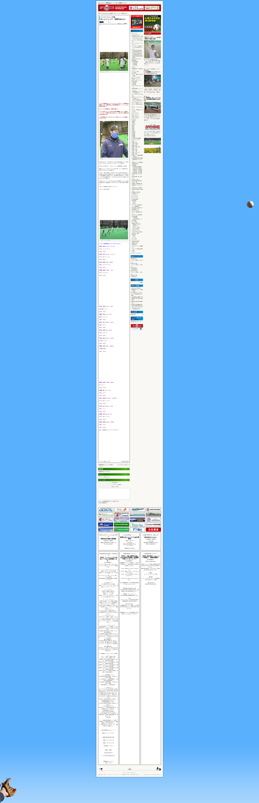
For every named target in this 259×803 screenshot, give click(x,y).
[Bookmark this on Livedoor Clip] (99, 25)
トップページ (134, 33)
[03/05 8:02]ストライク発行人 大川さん (137, 260)
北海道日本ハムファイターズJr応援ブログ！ (137, 92)
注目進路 (134, 84)
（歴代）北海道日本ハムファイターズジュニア (137, 100)
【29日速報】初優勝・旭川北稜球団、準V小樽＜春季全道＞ (137, 298)
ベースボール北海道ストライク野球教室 (137, 205)
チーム (134, 237)
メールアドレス (116, 484)
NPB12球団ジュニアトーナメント (137, 89)
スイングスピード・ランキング (137, 44)
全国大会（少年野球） (138, 170)
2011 (134, 203)
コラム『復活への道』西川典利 (137, 75)
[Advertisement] (114, 39)
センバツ (135, 65)
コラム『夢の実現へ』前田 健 (137, 110)
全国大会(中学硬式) (137, 166)
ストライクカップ (136, 34)
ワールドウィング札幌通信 (137, 246)
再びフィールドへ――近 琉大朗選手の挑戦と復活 (153, 38)
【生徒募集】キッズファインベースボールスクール (153, 72)
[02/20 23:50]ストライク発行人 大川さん (137, 272)
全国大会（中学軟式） (138, 169)
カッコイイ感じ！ (137, 227)
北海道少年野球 (135, 241)
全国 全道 (134, 244)
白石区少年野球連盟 (136, 138)
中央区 (133, 124)
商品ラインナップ (136, 78)
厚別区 (133, 134)
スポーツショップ (136, 230)
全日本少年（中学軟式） (137, 187)
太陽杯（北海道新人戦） (137, 183)
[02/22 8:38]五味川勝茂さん (134, 268)
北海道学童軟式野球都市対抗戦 (137, 56)
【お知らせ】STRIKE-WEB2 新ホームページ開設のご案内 (137, 290)
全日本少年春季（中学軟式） (137, 190)
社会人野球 (134, 81)
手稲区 (133, 136)
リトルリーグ (135, 194)
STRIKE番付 (135, 216)
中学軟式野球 (135, 199)
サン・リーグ (135, 197)
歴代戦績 (134, 165)
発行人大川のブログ (136, 58)
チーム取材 (134, 221)
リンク (133, 251)
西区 (133, 126)
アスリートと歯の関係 (137, 214)
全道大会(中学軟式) (137, 168)
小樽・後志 (134, 142)
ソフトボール (135, 196)
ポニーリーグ (135, 115)
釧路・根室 (134, 153)
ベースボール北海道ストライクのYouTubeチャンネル (137, 47)
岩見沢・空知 (135, 143)
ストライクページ (136, 240)
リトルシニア (135, 112)
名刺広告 (134, 234)
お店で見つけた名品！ (138, 231)
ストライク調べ (135, 71)
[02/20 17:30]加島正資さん (134, 276)
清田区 (133, 135)
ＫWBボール (135, 193)
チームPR (134, 238)
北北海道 (135, 64)
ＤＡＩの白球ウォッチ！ (137, 102)
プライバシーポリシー (137, 253)
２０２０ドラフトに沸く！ (123, 464)
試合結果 (134, 200)
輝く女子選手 (136, 229)
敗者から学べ (135, 243)
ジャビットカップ (136, 139)
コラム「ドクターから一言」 (137, 107)
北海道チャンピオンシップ (137, 185)
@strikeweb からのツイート (137, 321)
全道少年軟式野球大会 (137, 180)
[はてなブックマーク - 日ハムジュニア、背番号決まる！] (111, 23)
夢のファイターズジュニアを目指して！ (137, 98)
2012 (134, 202)
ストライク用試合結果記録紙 (137, 249)
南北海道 (135, 63)
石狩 (133, 141)
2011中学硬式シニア (137, 219)
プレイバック (135, 118)
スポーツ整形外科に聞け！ (137, 212)
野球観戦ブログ (135, 209)
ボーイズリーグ (135, 114)
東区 (133, 125)
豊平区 (133, 131)
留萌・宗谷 (134, 149)
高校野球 (134, 60)
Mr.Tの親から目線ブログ (137, 207)
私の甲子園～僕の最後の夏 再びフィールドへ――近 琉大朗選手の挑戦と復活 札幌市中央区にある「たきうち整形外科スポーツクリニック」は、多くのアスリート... (152, 62)
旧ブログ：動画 (135, 233)
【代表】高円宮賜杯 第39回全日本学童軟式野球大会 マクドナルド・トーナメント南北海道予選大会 (137, 306)
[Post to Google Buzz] (125, 23)
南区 (133, 128)
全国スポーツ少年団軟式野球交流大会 (137, 163)
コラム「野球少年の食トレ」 (137, 105)
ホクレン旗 (134, 182)
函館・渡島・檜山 (136, 146)
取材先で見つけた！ (136, 223)
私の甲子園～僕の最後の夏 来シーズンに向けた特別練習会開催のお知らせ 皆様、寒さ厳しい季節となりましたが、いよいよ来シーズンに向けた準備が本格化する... (152, 117)
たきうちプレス (135, 210)
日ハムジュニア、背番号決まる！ (113, 19)
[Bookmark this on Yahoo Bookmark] (127, 23)
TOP (99, 13)
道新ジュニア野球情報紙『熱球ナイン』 (137, 156)
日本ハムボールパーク (137, 80)
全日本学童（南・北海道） (137, 177)
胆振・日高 (134, 145)
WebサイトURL (115, 486)
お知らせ (134, 119)
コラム (133, 67)
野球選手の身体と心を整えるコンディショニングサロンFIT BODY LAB (137, 38)
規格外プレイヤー (137, 224)
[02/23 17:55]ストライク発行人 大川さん (137, 265)
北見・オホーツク (136, 152)
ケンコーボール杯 (136, 77)
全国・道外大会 (135, 117)
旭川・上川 (134, 148)
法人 (134, 236)
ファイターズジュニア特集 (107, 13)
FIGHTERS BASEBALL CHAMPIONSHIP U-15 (137, 51)
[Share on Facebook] (124, 23)
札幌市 (133, 121)
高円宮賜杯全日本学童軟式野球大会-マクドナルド (137, 159)
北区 (133, 129)
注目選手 (134, 82)
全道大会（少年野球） (138, 172)
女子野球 (134, 220)
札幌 (133, 122)
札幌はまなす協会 (136, 192)
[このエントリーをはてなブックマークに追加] (108, 22)
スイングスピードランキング (137, 86)
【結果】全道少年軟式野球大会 (137, 302)
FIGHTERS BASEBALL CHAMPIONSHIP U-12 (137, 54)
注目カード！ (136, 226)
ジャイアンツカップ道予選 (137, 41)
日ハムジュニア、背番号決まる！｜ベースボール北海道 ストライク (112, 2)
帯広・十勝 (134, 151)
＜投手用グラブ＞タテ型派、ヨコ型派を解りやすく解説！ (137, 294)
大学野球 (134, 73)
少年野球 (135, 217)
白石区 (133, 132)
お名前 (114, 482)
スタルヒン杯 (135, 179)
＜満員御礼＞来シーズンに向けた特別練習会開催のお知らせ (153, 99)
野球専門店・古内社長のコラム (137, 69)
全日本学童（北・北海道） (137, 174)
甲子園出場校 (135, 61)
